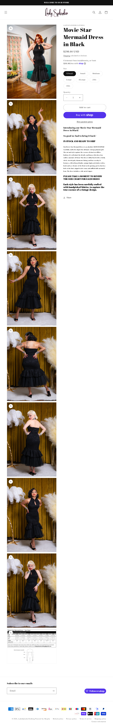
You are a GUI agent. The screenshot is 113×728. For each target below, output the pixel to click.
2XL (95, 80)
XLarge (83, 80)
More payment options (85, 122)
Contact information (99, 721)
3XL (69, 87)
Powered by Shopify (42, 719)
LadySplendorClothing (26, 719)
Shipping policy (100, 719)
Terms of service (86, 719)
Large (70, 80)
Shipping (66, 56)
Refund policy (58, 719)
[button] (6, 12)
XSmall (69, 74)
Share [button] (69, 198)
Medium (97, 74)
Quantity (66, 92)
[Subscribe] (53, 691)
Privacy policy (71, 719)
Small (84, 74)
